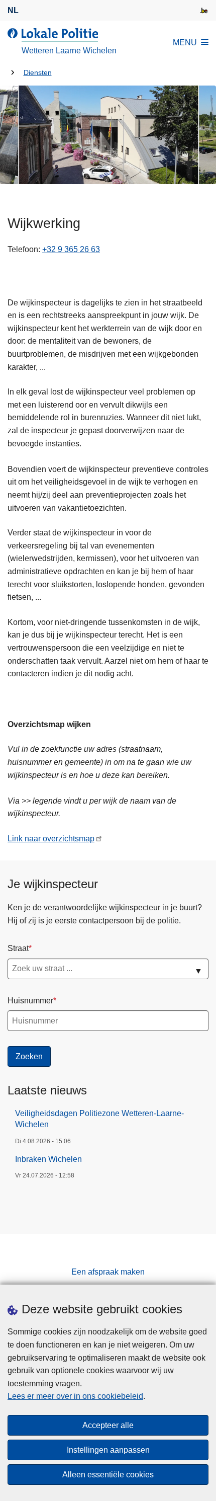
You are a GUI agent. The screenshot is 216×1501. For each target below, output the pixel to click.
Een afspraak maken (108, 1272)
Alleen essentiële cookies (108, 1474)
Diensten (38, 72)
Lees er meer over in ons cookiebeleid (75, 1396)
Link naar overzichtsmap (51, 838)
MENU (185, 42)
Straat (18, 948)
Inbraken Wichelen (48, 1159)
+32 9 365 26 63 (71, 249)
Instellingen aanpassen (108, 1450)
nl (13, 10)
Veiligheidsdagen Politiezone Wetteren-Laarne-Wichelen (99, 1119)
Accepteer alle (108, 1425)
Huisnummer (30, 1000)
